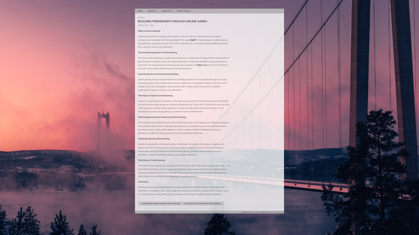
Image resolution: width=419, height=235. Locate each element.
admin (152, 25)
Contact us (167, 11)
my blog (141, 17)
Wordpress (263, 212)
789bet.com (202, 65)
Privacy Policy (183, 11)
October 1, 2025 (143, 25)
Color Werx (209, 4)
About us (152, 11)
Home (140, 11)
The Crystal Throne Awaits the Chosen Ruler (202, 203)
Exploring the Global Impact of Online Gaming (161, 203)
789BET (193, 40)
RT (282, 212)
